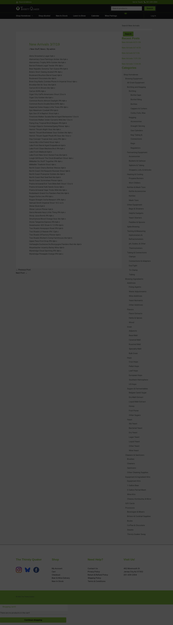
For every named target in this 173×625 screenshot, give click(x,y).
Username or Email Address (84, 323)
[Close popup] (99, 321)
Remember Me (81, 340)
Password (78, 332)
